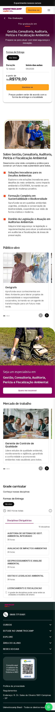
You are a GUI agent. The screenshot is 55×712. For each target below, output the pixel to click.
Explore (8, 637)
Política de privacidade (14, 686)
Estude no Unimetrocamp (18, 631)
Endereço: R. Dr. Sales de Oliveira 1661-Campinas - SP (27, 696)
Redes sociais (11, 649)
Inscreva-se (33, 10)
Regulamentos (10, 690)
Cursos (7, 625)
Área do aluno (12, 643)
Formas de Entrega (15, 52)
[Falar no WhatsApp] (48, 707)
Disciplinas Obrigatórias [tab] (19, 520)
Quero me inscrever (27, 390)
